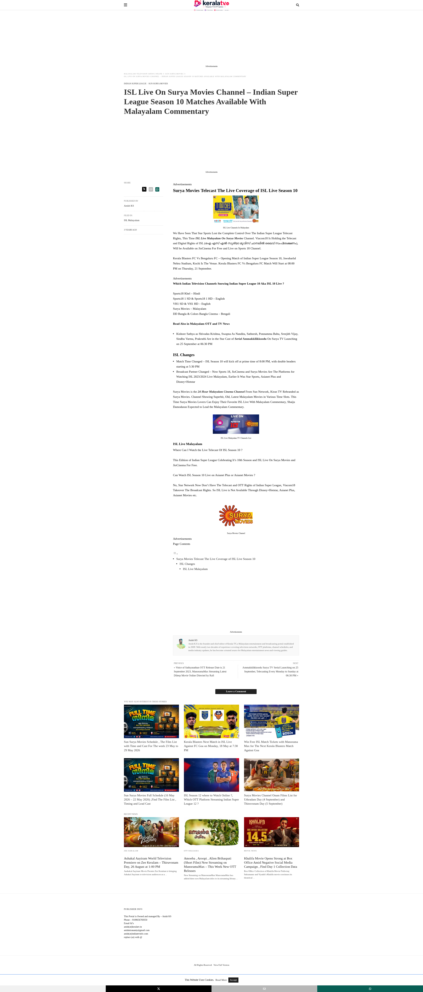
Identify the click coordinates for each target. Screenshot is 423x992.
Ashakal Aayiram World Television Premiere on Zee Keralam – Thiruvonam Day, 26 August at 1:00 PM (151, 862)
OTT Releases (191, 851)
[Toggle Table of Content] (175, 553)
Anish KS (192, 640)
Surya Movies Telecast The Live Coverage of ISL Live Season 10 (215, 559)
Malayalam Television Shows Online (143, 74)
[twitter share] (144, 189)
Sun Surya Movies (174, 74)
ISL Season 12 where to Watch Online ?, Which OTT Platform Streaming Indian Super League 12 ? (211, 799)
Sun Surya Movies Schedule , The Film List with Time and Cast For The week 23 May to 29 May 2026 (151, 746)
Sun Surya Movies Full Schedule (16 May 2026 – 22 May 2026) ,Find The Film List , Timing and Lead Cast (150, 799)
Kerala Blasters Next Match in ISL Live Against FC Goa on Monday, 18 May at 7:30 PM (211, 746)
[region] (211, 38)
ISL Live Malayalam (195, 569)
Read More (221, 980)
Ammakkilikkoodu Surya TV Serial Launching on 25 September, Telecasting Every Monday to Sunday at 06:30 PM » (270, 671)
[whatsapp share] (157, 189)
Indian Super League (135, 83)
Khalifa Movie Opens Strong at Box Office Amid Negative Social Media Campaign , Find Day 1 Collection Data (270, 862)
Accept (233, 980)
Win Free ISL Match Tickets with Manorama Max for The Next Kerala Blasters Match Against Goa (271, 746)
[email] (264, 988)
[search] (297, 5)
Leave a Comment (236, 691)
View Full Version (221, 965)
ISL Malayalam (131, 220)
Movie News (250, 851)
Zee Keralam (131, 851)
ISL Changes (187, 563)
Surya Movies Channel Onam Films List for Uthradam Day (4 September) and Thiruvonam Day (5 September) (270, 799)
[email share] (151, 189)
